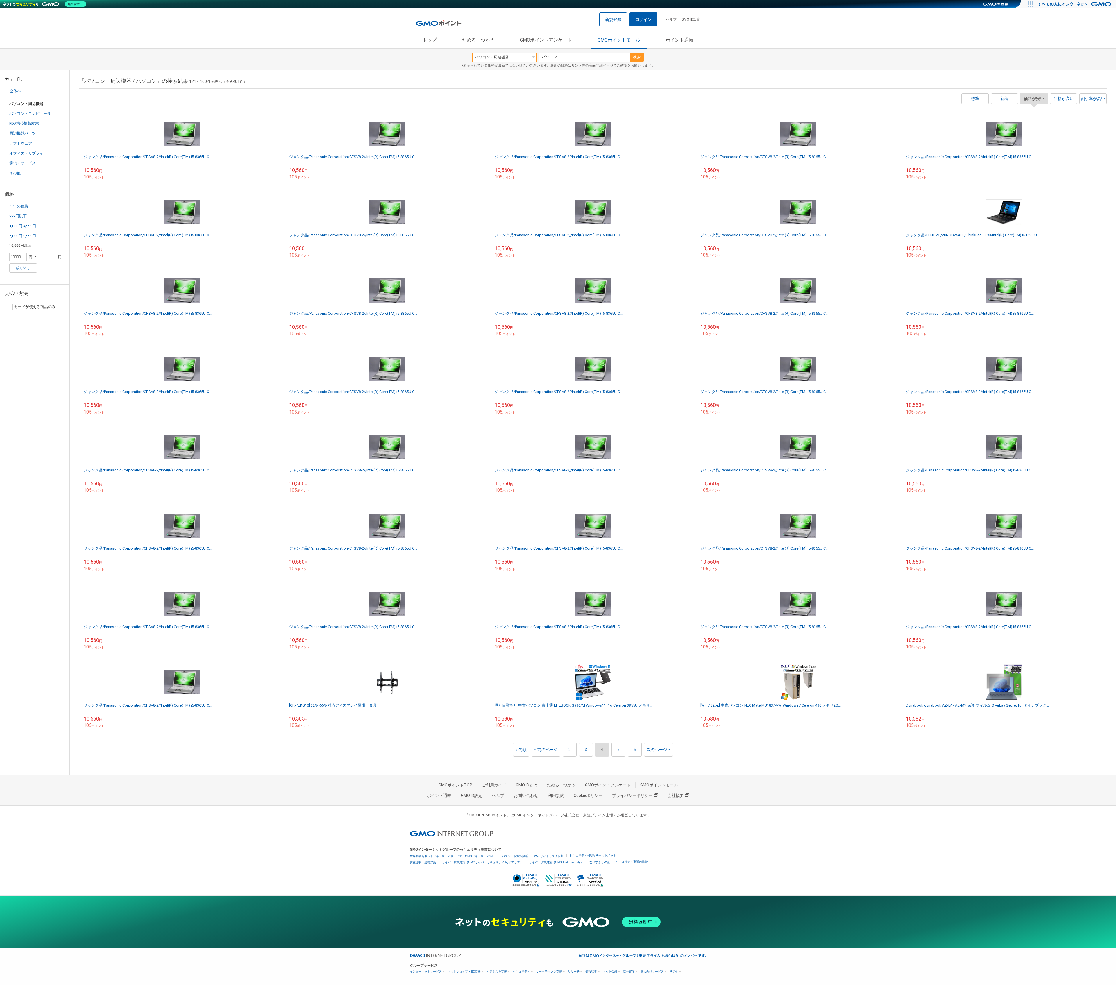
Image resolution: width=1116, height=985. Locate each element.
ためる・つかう (478, 40)
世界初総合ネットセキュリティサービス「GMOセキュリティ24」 (453, 856)
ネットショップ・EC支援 (464, 971)
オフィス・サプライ (26, 153)
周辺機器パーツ (22, 133)
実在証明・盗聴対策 (423, 862)
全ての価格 (18, 206)
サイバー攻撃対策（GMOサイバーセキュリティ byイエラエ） (482, 862)
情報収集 (591, 971)
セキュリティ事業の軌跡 (632, 861)
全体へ (15, 91)
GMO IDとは (526, 785)
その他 (15, 173)
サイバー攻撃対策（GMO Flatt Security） (556, 862)
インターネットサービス (426, 971)
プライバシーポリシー (632, 795)
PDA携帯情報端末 (24, 123)
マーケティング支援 (549, 971)
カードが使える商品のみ (35, 307)
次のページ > (658, 749)
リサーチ (574, 971)
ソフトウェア (20, 143)
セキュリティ (521, 971)
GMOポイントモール (619, 40)
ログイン (643, 19)
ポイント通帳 (679, 40)
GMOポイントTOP (455, 785)
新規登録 (613, 19)
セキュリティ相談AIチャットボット (593, 855)
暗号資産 (629, 971)
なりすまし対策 (599, 862)
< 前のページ (546, 749)
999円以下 (18, 216)
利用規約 (556, 795)
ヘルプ (671, 19)
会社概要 (676, 795)
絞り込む (23, 268)
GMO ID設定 (691, 19)
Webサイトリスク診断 (549, 856)
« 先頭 (521, 749)
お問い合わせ (526, 795)
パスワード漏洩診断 (515, 856)
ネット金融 (610, 971)
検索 (637, 57)
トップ (430, 40)
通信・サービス (22, 163)
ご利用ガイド (494, 785)
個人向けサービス (652, 971)
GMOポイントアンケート (546, 40)
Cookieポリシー (588, 795)
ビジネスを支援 (497, 971)
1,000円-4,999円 (22, 226)
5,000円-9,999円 (22, 236)
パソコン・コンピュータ (30, 113)
